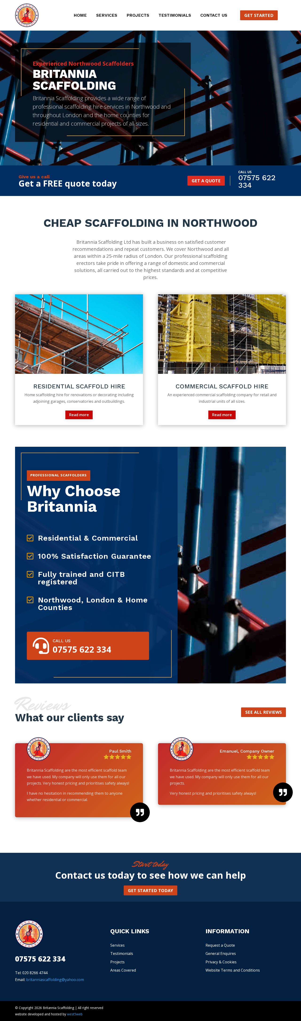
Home (80, 16)
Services (106, 16)
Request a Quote (220, 945)
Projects (138, 16)
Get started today (150, 890)
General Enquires (221, 953)
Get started (258, 15)
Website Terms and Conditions (233, 970)
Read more (79, 414)
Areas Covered (123, 970)
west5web (75, 1014)
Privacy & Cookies (221, 962)
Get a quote (206, 180)
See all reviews (263, 712)
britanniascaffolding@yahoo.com (55, 979)
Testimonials (174, 16)
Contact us (213, 16)
